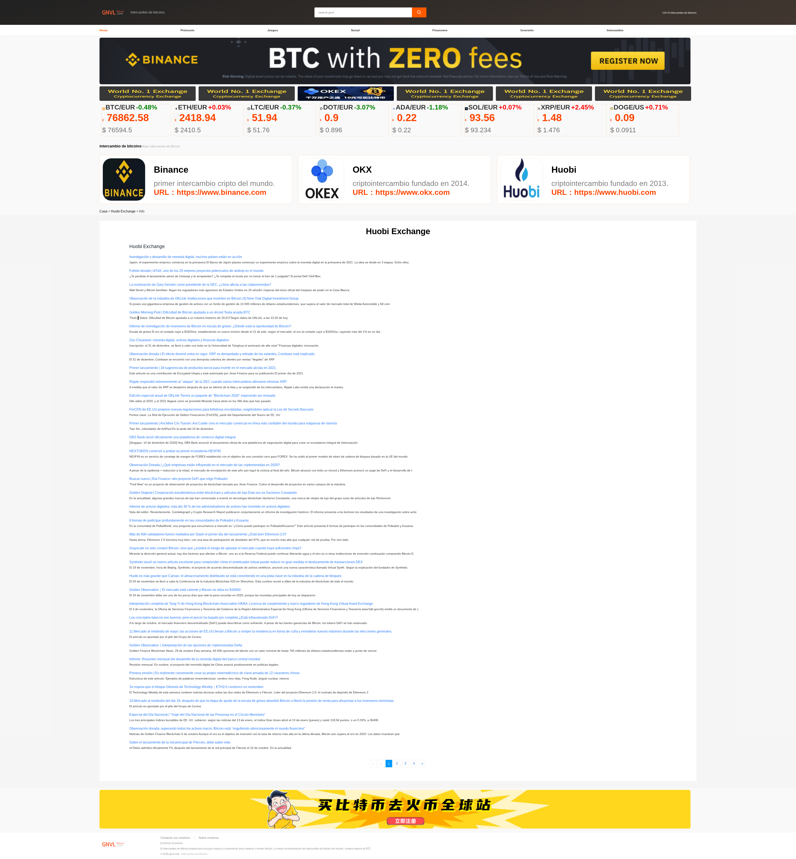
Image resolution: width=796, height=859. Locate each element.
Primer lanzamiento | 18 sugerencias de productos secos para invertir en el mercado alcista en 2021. (203, 368)
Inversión (527, 30)
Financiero (440, 30)
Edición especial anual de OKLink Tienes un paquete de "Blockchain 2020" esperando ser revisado (202, 395)
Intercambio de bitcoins (194, 854)
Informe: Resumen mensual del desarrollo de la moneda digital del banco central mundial (194, 659)
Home (104, 30)
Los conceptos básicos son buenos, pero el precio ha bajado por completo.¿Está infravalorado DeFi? (203, 617)
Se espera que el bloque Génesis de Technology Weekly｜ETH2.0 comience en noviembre (196, 687)
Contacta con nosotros (175, 837)
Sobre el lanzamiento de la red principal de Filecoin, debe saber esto (179, 742)
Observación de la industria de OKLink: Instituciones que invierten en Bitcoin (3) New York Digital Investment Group (213, 298)
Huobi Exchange (123, 211)
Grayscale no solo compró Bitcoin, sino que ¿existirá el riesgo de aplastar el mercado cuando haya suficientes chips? (215, 548)
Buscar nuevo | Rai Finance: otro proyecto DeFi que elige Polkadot (178, 479)
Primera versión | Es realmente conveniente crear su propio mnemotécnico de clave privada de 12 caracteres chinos (214, 673)
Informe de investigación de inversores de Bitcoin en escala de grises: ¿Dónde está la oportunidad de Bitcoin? (210, 326)
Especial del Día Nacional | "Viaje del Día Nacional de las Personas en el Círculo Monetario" (197, 714)
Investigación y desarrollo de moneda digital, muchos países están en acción (185, 257)
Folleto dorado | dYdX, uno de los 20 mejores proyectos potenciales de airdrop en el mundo (196, 270)
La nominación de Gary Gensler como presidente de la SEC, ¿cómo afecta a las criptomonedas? (200, 284)
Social (355, 30)
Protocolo (187, 30)
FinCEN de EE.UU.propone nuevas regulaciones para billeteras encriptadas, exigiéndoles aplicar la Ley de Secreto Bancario (221, 409)
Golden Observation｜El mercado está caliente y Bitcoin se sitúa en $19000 (185, 590)
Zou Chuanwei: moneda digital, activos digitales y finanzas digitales (179, 340)
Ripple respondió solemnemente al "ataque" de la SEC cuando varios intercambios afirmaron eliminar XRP (208, 381)
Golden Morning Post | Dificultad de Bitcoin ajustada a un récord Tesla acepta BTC (189, 312)
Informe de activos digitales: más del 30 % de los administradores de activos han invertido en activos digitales (209, 506)
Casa (103, 211)
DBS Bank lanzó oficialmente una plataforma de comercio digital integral (182, 437)
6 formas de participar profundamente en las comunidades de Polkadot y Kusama (189, 520)
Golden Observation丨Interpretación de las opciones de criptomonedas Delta (185, 645)
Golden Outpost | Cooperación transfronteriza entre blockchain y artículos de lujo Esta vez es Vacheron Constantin (213, 492)
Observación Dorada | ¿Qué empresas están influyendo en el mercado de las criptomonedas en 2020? (204, 465)
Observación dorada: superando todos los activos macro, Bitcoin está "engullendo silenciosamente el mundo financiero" (217, 728)
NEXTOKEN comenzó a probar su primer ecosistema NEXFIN (175, 451)
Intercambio (615, 30)
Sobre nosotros (209, 837)
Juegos (272, 30)
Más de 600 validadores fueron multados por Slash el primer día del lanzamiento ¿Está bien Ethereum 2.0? (207, 534)
